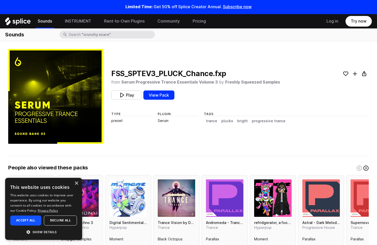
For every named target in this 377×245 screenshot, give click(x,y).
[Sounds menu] (56, 21)
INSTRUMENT (78, 21)
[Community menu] (183, 21)
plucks (227, 121)
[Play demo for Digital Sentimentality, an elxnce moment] (128, 198)
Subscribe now (237, 6)
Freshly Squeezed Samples (252, 82)
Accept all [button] (25, 220)
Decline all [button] (60, 220)
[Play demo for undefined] (55, 96)
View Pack (159, 95)
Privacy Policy (48, 210)
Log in (332, 21)
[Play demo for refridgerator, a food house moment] (272, 198)
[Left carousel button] (359, 168)
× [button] (76, 183)
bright (242, 121)
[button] (43, 232)
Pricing (199, 21)
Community (168, 21)
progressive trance (268, 121)
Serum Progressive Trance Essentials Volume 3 (169, 82)
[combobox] (111, 35)
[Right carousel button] (366, 168)
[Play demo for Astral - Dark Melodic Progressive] (321, 198)
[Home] (18, 22)
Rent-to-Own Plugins (124, 21)
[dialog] (43, 209)
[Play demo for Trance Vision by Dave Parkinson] (176, 198)
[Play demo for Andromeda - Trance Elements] (224, 198)
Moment (116, 240)
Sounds (45, 21)
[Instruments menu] (95, 21)
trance (211, 121)
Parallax (212, 240)
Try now (358, 21)
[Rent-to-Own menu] (148, 21)
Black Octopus (170, 240)
